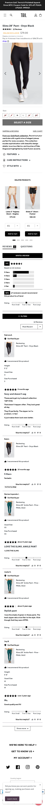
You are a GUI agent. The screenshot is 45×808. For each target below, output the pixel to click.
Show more (21, 728)
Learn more (12, 799)
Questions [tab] (26, 246)
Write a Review (22, 256)
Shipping (5, 36)
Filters (23, 316)
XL (29, 114)
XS (5, 114)
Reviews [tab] (8, 246)
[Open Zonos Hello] (41, 803)
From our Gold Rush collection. (15, 136)
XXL (36, 114)
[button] (5, 15)
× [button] (40, 784)
